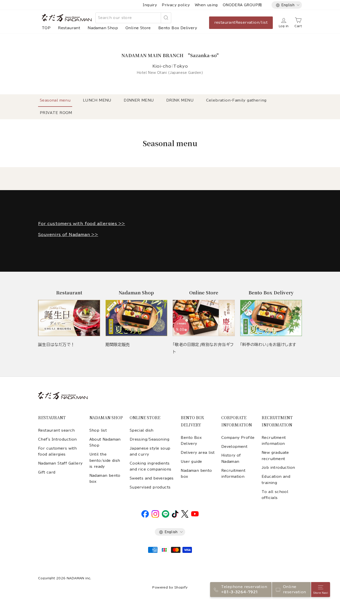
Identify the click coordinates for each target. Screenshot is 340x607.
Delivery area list (198, 452)
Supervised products (150, 487)
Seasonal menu (55, 100)
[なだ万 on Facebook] (145, 516)
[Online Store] (204, 318)
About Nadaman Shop (105, 442)
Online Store (138, 28)
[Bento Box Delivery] (271, 318)
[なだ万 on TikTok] (175, 516)
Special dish (142, 430)
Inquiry (150, 5)
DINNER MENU (139, 100)
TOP (46, 28)
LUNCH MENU (97, 100)
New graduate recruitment (275, 455)
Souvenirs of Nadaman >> (68, 235)
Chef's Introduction (57, 439)
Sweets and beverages (152, 478)
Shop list (98, 430)
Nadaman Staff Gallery (60, 463)
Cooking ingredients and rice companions (150, 466)
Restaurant (69, 28)
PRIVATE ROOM (56, 113)
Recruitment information (233, 473)
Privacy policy (176, 5)
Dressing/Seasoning (149, 439)
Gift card (47, 472)
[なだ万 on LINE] (165, 516)
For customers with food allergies (57, 451)
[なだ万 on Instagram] (155, 516)
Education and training (276, 479)
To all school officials (275, 494)
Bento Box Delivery (177, 28)
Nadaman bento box (104, 478)
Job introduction (278, 467)
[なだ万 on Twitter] (184, 516)
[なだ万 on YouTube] (195, 515)
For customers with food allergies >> (81, 224)
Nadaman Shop (103, 28)
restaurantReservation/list (241, 22)
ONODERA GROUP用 (242, 5)
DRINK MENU (180, 100)
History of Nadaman (231, 458)
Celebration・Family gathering (236, 100)
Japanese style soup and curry (150, 451)
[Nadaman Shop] (137, 318)
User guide (191, 461)
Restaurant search (56, 430)
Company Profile (238, 437)
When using (206, 5)
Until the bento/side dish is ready (104, 460)
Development (234, 446)
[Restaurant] (69, 318)
